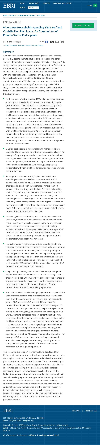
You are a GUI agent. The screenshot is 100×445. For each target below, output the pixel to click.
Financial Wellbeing (62, 3)
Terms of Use (91, 411)
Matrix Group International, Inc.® (44, 435)
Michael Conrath (24, 45)
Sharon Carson (37, 45)
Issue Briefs (41, 15)
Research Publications (26, 15)
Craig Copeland (11, 45)
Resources (33, 8)
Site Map (76, 411)
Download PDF (83, 25)
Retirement (34, 3)
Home (5, 15)
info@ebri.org (28, 420)
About (22, 3)
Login (89, 5)
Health (46, 3)
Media (22, 8)
